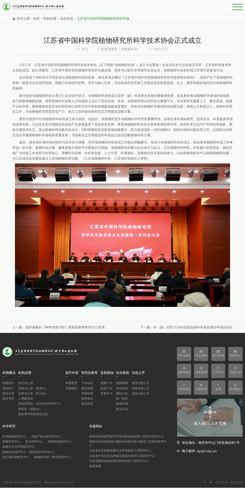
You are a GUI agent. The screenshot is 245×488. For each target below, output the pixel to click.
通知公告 (122, 393)
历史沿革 (8, 393)
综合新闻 (122, 373)
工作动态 (87, 383)
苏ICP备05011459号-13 (59, 482)
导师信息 (87, 393)
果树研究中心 (11, 441)
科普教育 (71, 383)
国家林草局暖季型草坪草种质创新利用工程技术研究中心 (126, 436)
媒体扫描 (122, 403)
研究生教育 (89, 373)
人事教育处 (25, 398)
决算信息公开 (141, 388)
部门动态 (122, 398)
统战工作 (106, 388)
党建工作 (106, 383)
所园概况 (9, 373)
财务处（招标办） (30, 409)
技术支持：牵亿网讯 (229, 482)
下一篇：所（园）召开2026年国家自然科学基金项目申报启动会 (186, 327)
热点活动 (122, 409)
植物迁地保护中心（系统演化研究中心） (29, 452)
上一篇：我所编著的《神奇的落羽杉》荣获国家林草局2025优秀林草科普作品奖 (60, 327)
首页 (36, 19)
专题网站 (95, 426)
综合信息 (66, 19)
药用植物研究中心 (14, 436)
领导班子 (8, 388)
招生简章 (87, 388)
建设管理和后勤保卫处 (33, 414)
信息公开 (138, 373)
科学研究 (9, 426)
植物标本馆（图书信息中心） (53, 457)
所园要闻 (122, 383)
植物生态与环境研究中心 (18, 446)
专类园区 (71, 388)
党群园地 (107, 373)
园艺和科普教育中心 (15, 457)
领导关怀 (8, 398)
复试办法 (87, 403)
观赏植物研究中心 (60, 441)
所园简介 (8, 383)
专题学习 (106, 393)
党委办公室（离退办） (33, 388)
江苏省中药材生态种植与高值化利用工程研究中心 (122, 456)
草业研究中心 (34, 441)
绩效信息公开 (141, 393)
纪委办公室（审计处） (33, 393)
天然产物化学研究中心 (46, 436)
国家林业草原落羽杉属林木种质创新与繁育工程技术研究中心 (128, 443)
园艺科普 (72, 373)
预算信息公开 (141, 383)
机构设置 (49, 19)
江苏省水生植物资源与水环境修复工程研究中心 (120, 450)
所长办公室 (25, 383)
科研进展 (122, 388)
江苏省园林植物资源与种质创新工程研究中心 (119, 461)
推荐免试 (87, 398)
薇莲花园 (95, 466)
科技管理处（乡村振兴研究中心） (40, 403)
